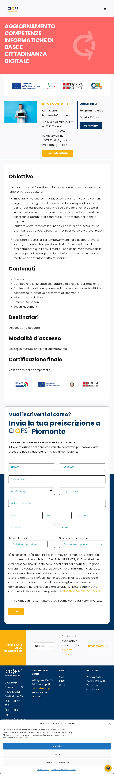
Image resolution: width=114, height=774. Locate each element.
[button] (109, 723)
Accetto (57, 746)
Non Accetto (57, 754)
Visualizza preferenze (57, 762)
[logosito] (13, 8)
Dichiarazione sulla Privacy (63, 769)
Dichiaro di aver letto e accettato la (70, 645)
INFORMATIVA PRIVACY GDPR (81, 591)
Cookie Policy (43, 769)
